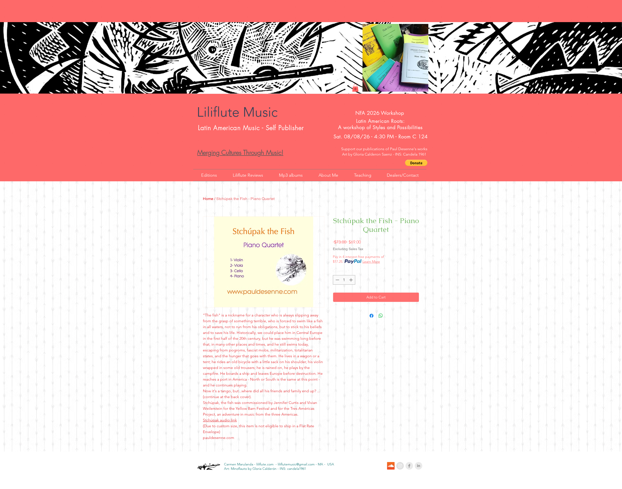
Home (208, 198)
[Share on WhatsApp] (381, 316)
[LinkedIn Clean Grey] (418, 466)
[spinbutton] (344, 279)
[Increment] (351, 279)
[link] (355, 88)
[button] (416, 163)
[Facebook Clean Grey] (409, 466)
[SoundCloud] (391, 466)
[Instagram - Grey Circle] (400, 466)
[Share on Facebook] (371, 316)
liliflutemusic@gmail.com (296, 464)
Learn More (371, 261)
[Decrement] (337, 279)
